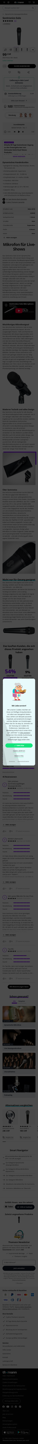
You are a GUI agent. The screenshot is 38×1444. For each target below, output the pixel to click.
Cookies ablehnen (19, 751)
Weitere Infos (19, 756)
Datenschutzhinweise (23, 761)
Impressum (12, 761)
